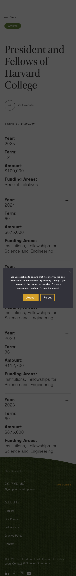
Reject (48, 297)
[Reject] (68, 272)
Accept (30, 297)
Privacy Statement (49, 287)
